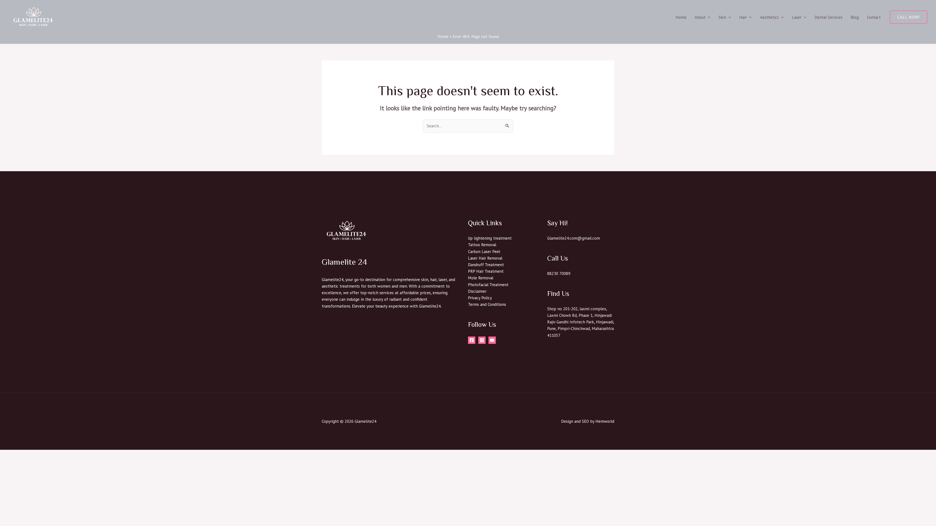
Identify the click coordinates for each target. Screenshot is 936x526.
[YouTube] (492, 340)
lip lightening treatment (490, 238)
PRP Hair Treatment (486, 271)
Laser (796, 17)
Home (681, 17)
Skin (722, 17)
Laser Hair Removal (485, 258)
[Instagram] (482, 340)
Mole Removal (480, 278)
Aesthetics (769, 17)
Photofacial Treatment (488, 284)
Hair (743, 17)
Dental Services (828, 17)
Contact (874, 17)
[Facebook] (471, 340)
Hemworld (604, 421)
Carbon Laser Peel (484, 251)
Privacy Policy (480, 298)
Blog (855, 17)
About (700, 17)
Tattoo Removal (482, 244)
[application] (707, 17)
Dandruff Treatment (486, 264)
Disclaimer (477, 291)
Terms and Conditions (487, 304)
